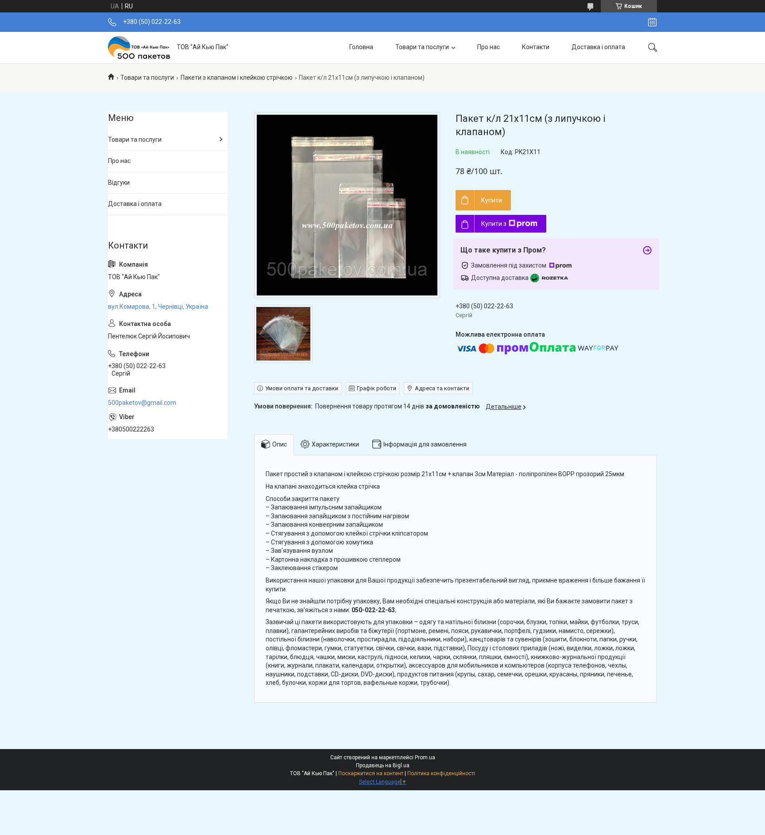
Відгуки (119, 182)
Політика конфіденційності (441, 773)
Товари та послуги (422, 46)
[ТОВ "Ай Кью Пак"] (139, 47)
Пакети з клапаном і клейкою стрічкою (237, 77)
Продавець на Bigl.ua (383, 765)
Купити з (493, 223)
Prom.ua (425, 757)
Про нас (488, 46)
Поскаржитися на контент (370, 773)
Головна (361, 46)
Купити (491, 200)
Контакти (535, 46)
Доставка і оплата (598, 46)
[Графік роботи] (652, 22)
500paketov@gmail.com (142, 402)
